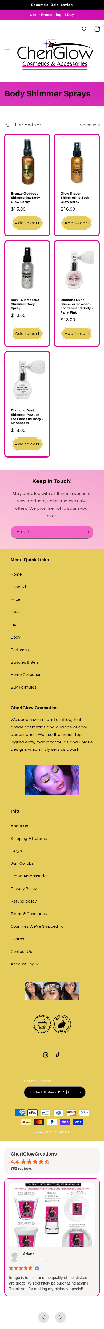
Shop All (18, 587)
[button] (7, 52)
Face (16, 600)
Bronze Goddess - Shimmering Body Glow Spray (26, 198)
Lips (15, 625)
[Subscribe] (87, 532)
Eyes (15, 612)
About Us (19, 826)
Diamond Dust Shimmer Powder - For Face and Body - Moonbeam (27, 417)
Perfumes (20, 650)
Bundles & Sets (25, 662)
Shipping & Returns (29, 839)
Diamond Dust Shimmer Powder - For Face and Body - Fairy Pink (77, 306)
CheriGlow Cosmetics (57, 1132)
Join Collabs (22, 864)
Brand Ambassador (29, 876)
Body (16, 637)
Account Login (24, 964)
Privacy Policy (24, 889)
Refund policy (24, 901)
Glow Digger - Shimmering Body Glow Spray (75, 198)
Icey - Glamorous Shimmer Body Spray (25, 304)
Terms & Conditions (29, 914)
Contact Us (21, 952)
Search (17, 939)
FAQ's (16, 851)
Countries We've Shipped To (37, 926)
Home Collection (26, 675)
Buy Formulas (24, 687)
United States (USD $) (49, 1092)
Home (16, 574)
